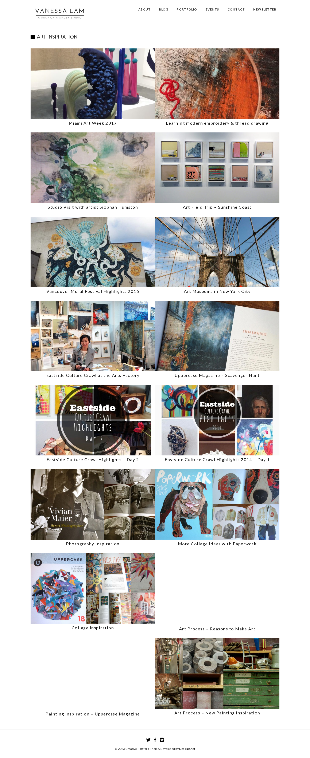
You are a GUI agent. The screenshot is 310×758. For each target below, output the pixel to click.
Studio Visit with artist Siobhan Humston (93, 207)
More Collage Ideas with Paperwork (217, 543)
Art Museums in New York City (217, 291)
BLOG (163, 9)
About (144, 9)
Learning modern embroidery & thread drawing (217, 122)
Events (212, 9)
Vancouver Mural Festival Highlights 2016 (92, 291)
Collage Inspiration (93, 627)
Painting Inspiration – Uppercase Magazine (93, 713)
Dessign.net (187, 748)
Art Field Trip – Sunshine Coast (217, 207)
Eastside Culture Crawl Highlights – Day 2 (93, 459)
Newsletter (264, 9)
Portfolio (187, 9)
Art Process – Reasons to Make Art (217, 628)
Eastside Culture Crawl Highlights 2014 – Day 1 (217, 459)
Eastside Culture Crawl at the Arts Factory (93, 375)
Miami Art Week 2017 (93, 122)
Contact (236, 9)
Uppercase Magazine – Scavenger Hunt (217, 375)
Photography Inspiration (93, 543)
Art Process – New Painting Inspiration (217, 712)
